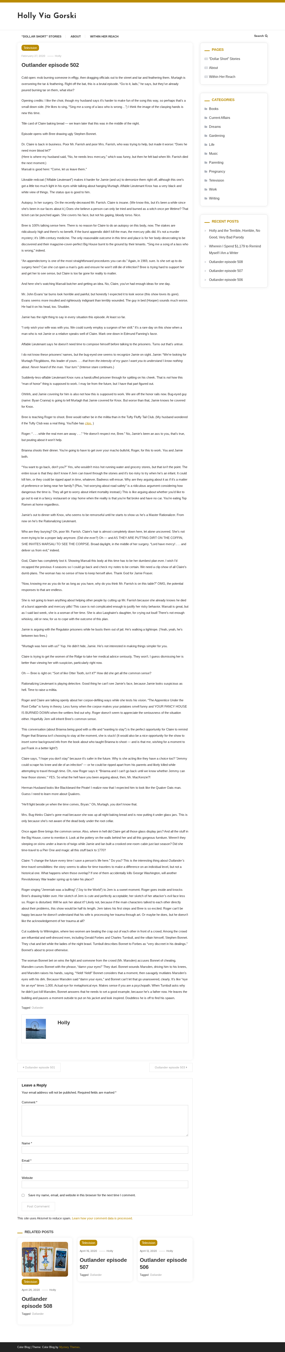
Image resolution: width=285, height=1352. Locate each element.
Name (27, 1143)
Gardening (217, 135)
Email (27, 1160)
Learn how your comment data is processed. (102, 1218)
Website (27, 1178)
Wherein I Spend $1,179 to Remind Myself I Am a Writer (235, 249)
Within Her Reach (104, 36)
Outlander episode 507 (226, 271)
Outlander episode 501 (40, 1067)
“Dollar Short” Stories (41, 36)
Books (213, 109)
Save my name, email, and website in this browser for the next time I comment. (82, 1195)
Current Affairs (219, 118)
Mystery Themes (69, 1347)
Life (211, 144)
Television (30, 48)
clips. (88, 423)
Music (213, 153)
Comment (29, 1102)
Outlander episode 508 (226, 262)
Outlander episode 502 (50, 65)
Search (259, 35)
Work (213, 189)
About (76, 36)
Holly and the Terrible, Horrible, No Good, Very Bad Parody (234, 234)
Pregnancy (217, 171)
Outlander (37, 1007)
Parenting (216, 162)
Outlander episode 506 (226, 280)
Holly (58, 56)
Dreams (215, 126)
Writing (214, 198)
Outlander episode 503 (170, 1067)
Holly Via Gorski (46, 16)
